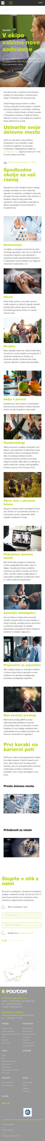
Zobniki (4, 1055)
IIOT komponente (7, 1064)
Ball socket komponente (9, 1061)
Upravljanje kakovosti (29, 1046)
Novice (25, 1078)
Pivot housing (5, 1073)
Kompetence (28, 1024)
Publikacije (26, 1088)
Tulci (3, 1058)
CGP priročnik (26, 1091)
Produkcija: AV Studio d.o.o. (11, 1136)
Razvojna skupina (28, 1031)
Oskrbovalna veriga (28, 1043)
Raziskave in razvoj (28, 1028)
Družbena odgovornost (8, 1031)
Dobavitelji (27, 1051)
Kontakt (5, 1096)
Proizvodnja (26, 1040)
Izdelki (4, 1051)
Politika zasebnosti (8, 1124)
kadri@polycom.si (11, 152)
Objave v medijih (27, 1082)
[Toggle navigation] (11, 3)
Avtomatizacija (27, 1037)
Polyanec (25, 1085)
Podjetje (5, 1024)
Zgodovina (5, 1040)
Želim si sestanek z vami (17, 907)
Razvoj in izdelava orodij (29, 1034)
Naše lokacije (5, 1043)
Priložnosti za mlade (7, 1082)
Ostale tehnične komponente (10, 1070)
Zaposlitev (6, 1078)
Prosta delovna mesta (8, 1085)
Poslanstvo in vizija (7, 1028)
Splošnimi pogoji (25, 933)
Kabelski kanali (6, 1067)
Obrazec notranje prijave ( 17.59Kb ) (22, 163)
